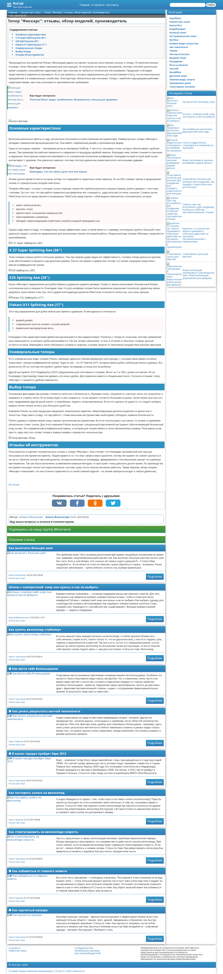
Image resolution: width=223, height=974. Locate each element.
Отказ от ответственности (70, 971)
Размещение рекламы (87, 950)
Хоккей (173, 68)
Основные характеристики (31, 34)
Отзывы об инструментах (30, 54)
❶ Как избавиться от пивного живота (38, 871)
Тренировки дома (180, 83)
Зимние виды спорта (182, 79)
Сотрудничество (84, 948)
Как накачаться (178, 47)
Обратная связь (18, 950)
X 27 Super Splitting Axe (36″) (31, 37)
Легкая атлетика (179, 54)
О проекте (98, 5)
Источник (14, 484)
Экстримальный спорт (183, 36)
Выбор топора (23, 51)
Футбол (173, 39)
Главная (85, 5)
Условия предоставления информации (31, 971)
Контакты (112, 5)
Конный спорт (177, 32)
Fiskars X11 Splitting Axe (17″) (31, 44)
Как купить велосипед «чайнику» (35, 629)
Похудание (175, 61)
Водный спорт (177, 57)
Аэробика (175, 18)
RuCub (18, 3)
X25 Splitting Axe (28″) (27, 41)
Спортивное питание (182, 86)
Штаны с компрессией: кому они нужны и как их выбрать (53, 587)
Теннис (173, 50)
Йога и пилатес (178, 65)
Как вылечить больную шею (31, 548)
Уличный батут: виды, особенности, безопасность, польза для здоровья (74, 99)
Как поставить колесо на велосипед (36, 793)
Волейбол (175, 72)
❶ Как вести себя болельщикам (33, 669)
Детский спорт (178, 75)
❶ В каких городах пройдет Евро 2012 (37, 754)
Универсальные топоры (29, 48)
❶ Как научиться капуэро (28, 910)
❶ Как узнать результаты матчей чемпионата (44, 711)
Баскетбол (175, 25)
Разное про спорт (17, 578)
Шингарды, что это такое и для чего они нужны (58, 171)
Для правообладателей (88, 953)
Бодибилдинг (177, 28)
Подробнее (155, 576)
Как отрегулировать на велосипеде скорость (43, 832)
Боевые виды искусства (183, 43)
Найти (211, 4)
